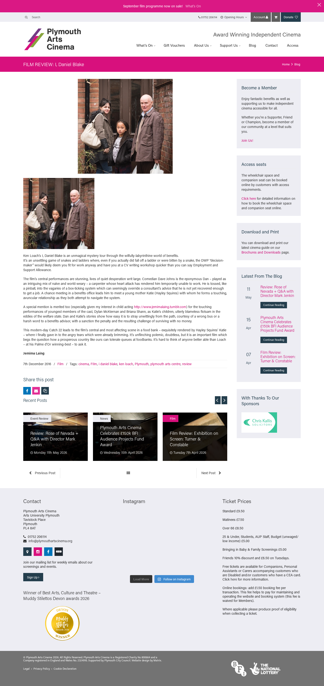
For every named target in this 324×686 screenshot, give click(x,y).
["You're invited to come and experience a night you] (192, 517)
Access (292, 45)
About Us (201, 45)
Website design (140, 660)
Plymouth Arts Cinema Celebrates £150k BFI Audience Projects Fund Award (277, 324)
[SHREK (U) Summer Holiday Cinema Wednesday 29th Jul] (192, 529)
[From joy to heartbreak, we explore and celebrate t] (132, 517)
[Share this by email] (36, 391)
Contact (271, 45)
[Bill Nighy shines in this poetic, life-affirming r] (132, 566)
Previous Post (44, 473)
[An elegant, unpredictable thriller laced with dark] (152, 566)
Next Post (208, 473)
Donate (289, 17)
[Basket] (276, 17)
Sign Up (32, 577)
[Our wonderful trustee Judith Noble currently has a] (192, 554)
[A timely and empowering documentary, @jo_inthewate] (192, 566)
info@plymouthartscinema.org (50, 541)
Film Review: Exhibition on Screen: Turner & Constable (278, 356)
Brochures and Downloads (261, 252)
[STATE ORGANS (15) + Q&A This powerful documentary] (172, 529)
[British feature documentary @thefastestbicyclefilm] (132, 529)
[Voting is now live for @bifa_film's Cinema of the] (172, 517)
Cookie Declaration (65, 668)
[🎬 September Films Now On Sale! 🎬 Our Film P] (152, 529)
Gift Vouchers (174, 45)
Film (60, 364)
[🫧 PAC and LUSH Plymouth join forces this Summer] (152, 554)
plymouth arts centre (165, 364)
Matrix (157, 660)
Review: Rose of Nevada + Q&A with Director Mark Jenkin (277, 291)
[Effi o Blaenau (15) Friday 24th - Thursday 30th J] (192, 541)
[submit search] (26, 17)
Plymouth (142, 364)
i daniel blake (108, 364)
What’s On (144, 45)
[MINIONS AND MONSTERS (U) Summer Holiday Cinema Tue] (132, 541)
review (187, 364)
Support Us (229, 45)
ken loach (126, 364)
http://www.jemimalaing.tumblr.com (160, 306)
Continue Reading (273, 305)
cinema (84, 364)
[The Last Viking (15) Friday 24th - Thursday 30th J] (172, 541)
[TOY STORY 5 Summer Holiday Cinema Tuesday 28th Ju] (152, 541)
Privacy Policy (41, 668)
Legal (26, 668)
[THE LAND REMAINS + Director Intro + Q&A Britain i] (152, 517)
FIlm (94, 364)
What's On (193, 6)
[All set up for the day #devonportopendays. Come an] (132, 554)
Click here (248, 198)
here (234, 579)
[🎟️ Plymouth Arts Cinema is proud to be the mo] (172, 566)
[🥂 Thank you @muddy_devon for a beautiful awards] (172, 554)
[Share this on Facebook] (27, 391)
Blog (252, 45)
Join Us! (247, 140)
